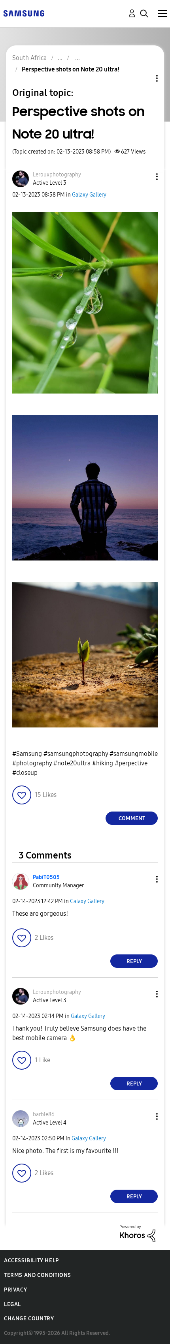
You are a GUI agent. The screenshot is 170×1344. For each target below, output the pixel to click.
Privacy (15, 1289)
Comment (132, 818)
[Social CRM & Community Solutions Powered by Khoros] (137, 1233)
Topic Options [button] (143, 78)
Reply (134, 961)
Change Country (29, 1318)
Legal (12, 1304)
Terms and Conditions (37, 1275)
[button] (144, 177)
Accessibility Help (31, 1260)
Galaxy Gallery (89, 194)
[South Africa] (23, 13)
